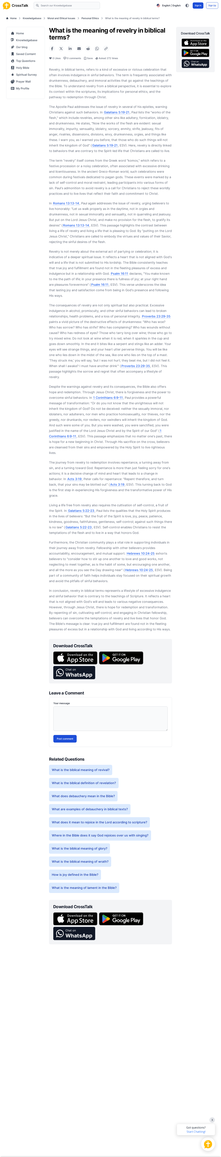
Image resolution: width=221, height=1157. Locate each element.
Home (13, 18)
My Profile (22, 88)
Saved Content (26, 54)
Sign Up (212, 5)
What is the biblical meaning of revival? (80, 770)
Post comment (65, 738)
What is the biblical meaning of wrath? (80, 861)
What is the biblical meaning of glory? (79, 848)
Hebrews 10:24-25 (141, 553)
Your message (61, 703)
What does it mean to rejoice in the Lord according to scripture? (99, 822)
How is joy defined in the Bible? (75, 874)
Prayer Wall (23, 81)
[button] (74, 672)
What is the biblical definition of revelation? (84, 783)
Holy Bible (22, 67)
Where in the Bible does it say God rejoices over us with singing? (100, 835)
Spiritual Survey (26, 74)
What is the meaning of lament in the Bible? (84, 888)
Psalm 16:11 (119, 273)
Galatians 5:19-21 (116, 112)
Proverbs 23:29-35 (156, 316)
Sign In (198, 5)
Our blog (21, 47)
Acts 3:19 (74, 479)
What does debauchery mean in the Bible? (83, 796)
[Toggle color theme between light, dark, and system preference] (187, 5)
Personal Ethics (90, 18)
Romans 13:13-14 (66, 203)
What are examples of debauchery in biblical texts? (90, 809)
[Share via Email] (79, 48)
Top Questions (25, 61)
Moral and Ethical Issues (61, 18)
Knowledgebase (32, 18)
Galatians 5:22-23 (81, 510)
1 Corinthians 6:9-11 (108, 397)
